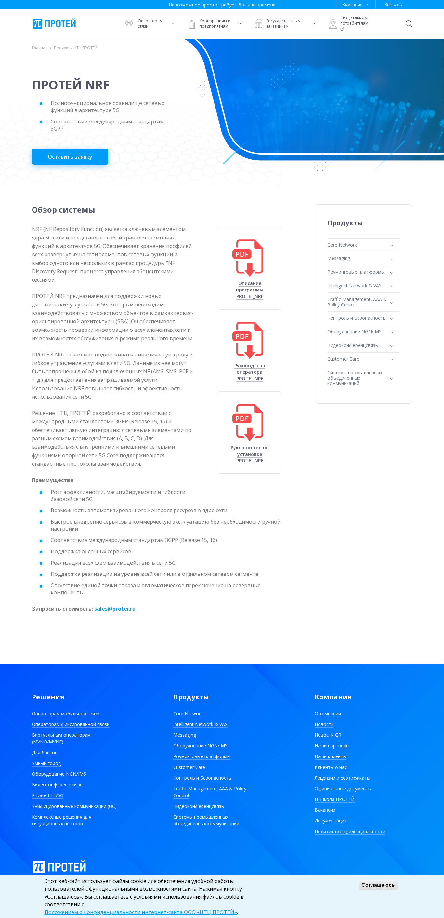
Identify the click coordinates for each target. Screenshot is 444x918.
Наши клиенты (330, 756)
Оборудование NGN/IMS (59, 774)
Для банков (45, 752)
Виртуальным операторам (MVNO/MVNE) (61, 738)
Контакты (394, 4)
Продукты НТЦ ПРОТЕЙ (76, 48)
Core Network (188, 713)
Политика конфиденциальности (350, 831)
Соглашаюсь (378, 885)
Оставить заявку (70, 156)
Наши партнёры (332, 746)
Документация (331, 821)
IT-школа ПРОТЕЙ (335, 799)
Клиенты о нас (331, 767)
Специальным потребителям (354, 21)
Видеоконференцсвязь (57, 785)
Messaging (184, 735)
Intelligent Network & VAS (200, 724)
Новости (324, 724)
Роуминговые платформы (201, 756)
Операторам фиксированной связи (71, 724)
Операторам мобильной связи (66, 713)
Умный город (46, 763)
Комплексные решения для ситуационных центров (61, 820)
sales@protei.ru (115, 608)
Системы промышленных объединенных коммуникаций (206, 820)
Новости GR (328, 735)
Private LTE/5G (47, 795)
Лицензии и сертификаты (342, 778)
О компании (328, 713)
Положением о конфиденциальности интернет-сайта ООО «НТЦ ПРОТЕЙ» (141, 912)
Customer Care (189, 767)
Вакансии (325, 810)
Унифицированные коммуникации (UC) (74, 806)
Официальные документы (343, 788)
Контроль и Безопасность (202, 778)
